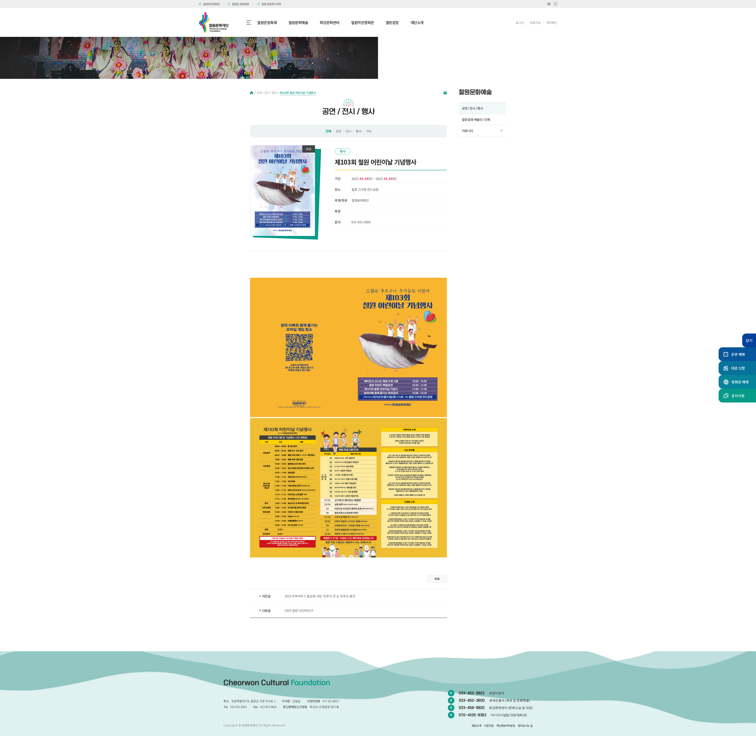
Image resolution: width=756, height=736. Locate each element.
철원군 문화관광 (240, 4)
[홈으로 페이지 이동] (251, 92)
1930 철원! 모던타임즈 (298, 610)
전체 (328, 131)
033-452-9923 (481, 693)
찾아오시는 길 (525, 726)
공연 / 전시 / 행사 (472, 108)
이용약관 (488, 726)
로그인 (520, 22)
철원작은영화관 (211, 4)
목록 (437, 579)
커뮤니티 (467, 130)
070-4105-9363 (493, 715)
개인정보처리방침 (505, 726)
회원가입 (535, 22)
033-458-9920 (496, 708)
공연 (338, 131)
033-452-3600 (494, 700)
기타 (369, 131)
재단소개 (476, 726)
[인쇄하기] (445, 92)
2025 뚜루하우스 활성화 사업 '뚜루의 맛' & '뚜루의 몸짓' (320, 596)
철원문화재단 (250, 725)
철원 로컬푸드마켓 (271, 4)
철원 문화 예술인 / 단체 (476, 119)
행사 (358, 131)
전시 (348, 131)
